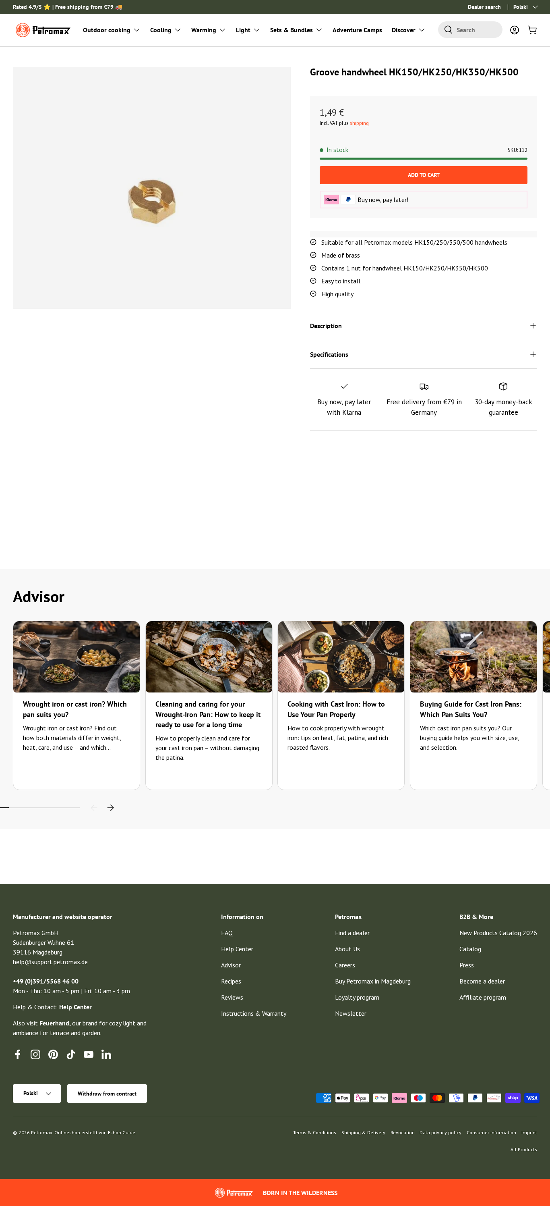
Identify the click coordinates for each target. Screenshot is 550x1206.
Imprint (529, 1132)
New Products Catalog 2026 (498, 933)
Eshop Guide (121, 1132)
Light (243, 30)
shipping (359, 123)
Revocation (403, 1132)
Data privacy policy (440, 1132)
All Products (524, 1149)
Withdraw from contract (107, 1093)
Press (466, 965)
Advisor (231, 965)
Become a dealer (482, 981)
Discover (404, 30)
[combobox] (470, 29)
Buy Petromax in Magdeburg (373, 981)
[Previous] (94, 808)
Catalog (470, 949)
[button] (532, 30)
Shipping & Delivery (363, 1132)
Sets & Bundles (291, 30)
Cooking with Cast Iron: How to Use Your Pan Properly (336, 709)
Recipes (231, 981)
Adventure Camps (357, 30)
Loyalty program (357, 997)
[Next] (110, 808)
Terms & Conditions (314, 1132)
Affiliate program (482, 997)
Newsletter (350, 1013)
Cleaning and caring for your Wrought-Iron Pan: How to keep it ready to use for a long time (208, 714)
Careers (345, 965)
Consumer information (491, 1132)
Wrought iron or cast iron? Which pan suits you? (75, 709)
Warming (203, 30)
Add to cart (424, 175)
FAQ (227, 933)
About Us (347, 949)
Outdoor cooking (106, 30)
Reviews (232, 997)
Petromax (41, 1132)
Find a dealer (352, 933)
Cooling (161, 30)
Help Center (237, 949)
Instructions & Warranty (253, 1013)
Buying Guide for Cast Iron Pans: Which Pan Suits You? (470, 709)
